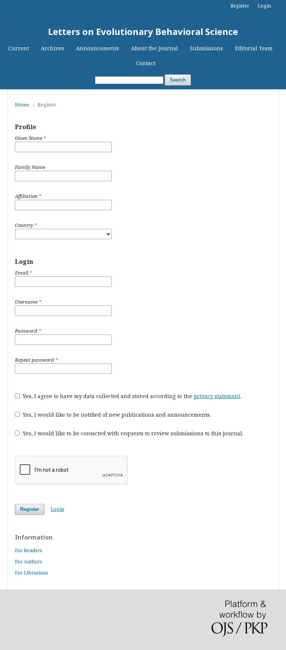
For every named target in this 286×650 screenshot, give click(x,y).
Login (264, 5)
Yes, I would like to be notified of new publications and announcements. (116, 414)
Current (18, 48)
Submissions (206, 48)
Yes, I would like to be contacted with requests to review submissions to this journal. (132, 433)
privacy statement (217, 396)
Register (240, 5)
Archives (52, 48)
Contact (145, 63)
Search (178, 80)
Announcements (97, 48)
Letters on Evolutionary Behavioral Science (143, 31)
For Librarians (31, 572)
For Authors (28, 561)
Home (22, 104)
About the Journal (154, 48)
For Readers (28, 550)
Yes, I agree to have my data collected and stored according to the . (131, 396)
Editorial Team (254, 48)
